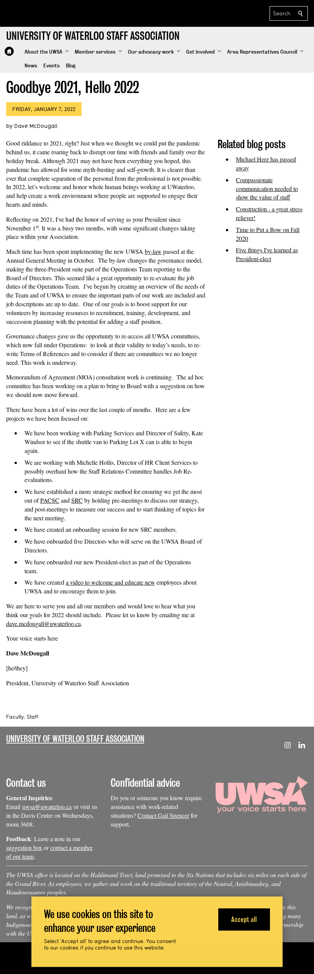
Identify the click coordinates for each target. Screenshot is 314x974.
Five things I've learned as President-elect (267, 254)
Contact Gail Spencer (163, 815)
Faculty (15, 717)
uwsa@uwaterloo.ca (47, 806)
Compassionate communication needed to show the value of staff (267, 188)
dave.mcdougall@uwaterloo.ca (43, 623)
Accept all (244, 919)
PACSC (49, 500)
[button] (46, 52)
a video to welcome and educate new (110, 582)
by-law (153, 251)
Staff (32, 717)
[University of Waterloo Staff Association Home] (9, 51)
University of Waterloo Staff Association (75, 739)
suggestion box (24, 847)
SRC (77, 500)
